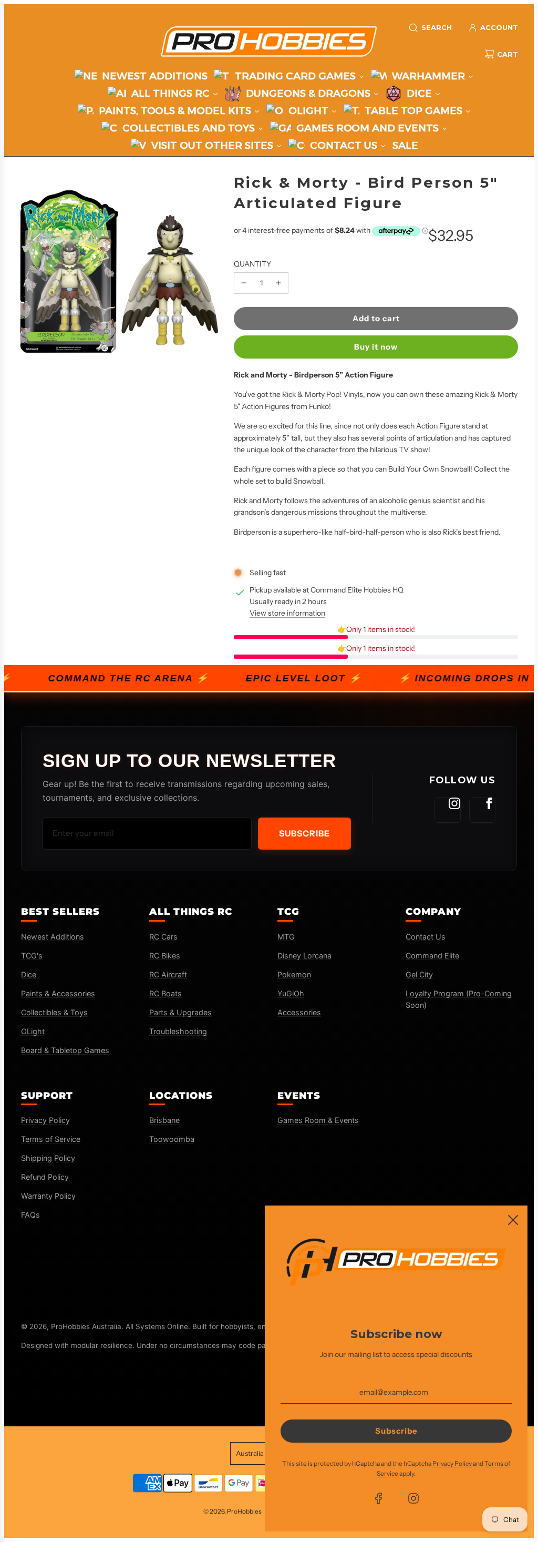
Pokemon (294, 974)
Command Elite (432, 955)
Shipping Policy (48, 1157)
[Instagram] (447, 810)
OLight (33, 1031)
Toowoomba (171, 1139)
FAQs (30, 1214)
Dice (28, 974)
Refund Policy (45, 1176)
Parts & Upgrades (180, 1012)
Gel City (419, 974)
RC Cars (163, 936)
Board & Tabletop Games (65, 1050)
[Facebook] (482, 810)
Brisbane (164, 1120)
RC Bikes (164, 955)
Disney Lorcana (304, 955)
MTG (286, 936)
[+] (278, 283)
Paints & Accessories (58, 993)
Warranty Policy (48, 1195)
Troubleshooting (178, 1031)
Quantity (252, 264)
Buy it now (376, 347)
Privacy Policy (45, 1120)
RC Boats (165, 993)
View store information (287, 613)
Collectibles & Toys (54, 1012)
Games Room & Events (318, 1120)
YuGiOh (290, 993)
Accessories (299, 1012)
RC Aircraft (168, 974)
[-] (243, 283)
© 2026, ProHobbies (232, 1511)
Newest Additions (52, 936)
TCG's (32, 955)
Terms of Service (50, 1139)
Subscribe (304, 833)
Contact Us (426, 936)
